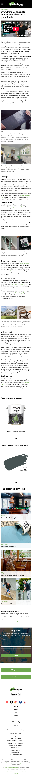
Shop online (15, 731)
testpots (14, 763)
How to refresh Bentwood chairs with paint (12, 575)
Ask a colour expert (16, 677)
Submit (16, 655)
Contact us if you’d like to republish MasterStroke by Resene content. (16, 772)
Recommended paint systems (15, 740)
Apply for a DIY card (15, 733)
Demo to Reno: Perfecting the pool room (11, 518)
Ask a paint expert (16, 670)
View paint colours (15, 750)
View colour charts (15, 752)
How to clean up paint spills (8, 546)
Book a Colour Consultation (15, 743)
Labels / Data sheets (15, 738)
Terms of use (16, 719)
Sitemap (16, 725)
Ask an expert (5, 9)
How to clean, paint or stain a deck (10, 604)
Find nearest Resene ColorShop (15, 730)
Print (16, 712)
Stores (16, 706)
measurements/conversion (11, 767)
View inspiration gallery (15, 754)
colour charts (8, 763)
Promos (16, 715)
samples (20, 763)
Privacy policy (16, 722)
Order (16, 709)
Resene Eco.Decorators (15, 745)
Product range (15, 736)
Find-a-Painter (15, 747)
